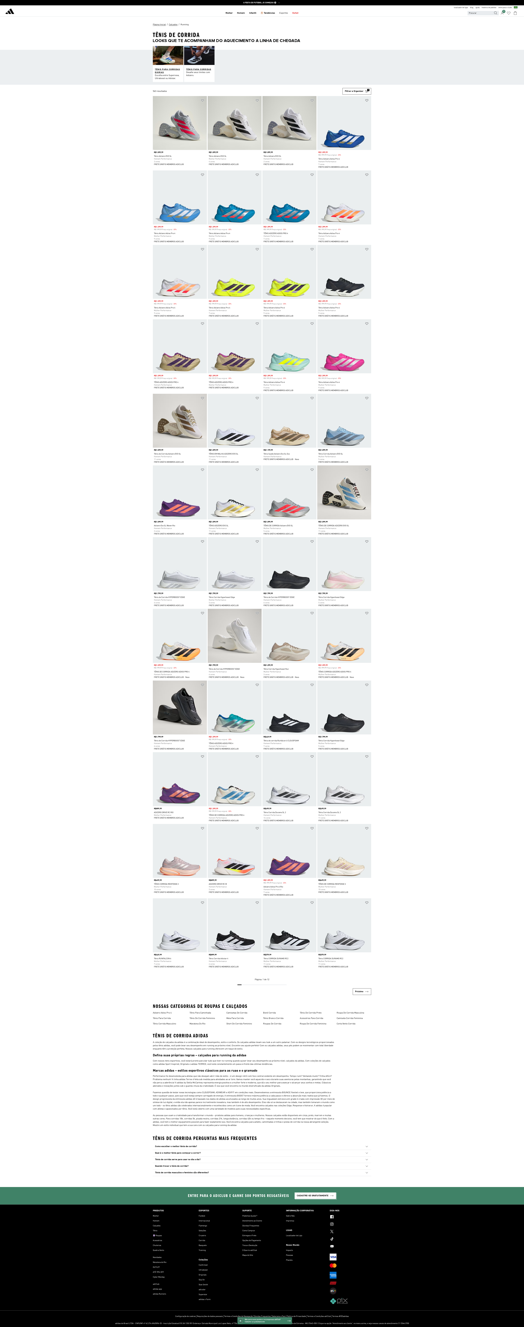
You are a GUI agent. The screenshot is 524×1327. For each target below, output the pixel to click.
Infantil (252, 13)
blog (471, 7)
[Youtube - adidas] (350, 1246)
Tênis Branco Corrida (273, 1018)
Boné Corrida (269, 1013)
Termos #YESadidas (340, 1316)
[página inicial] (9, 11)
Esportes (283, 13)
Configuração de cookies (185, 1316)
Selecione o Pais (278, 1316)
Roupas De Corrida (272, 1024)
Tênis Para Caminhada (200, 1013)
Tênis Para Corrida (162, 1018)
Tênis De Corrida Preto (310, 1013)
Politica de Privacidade (296, 1316)
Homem (241, 13)
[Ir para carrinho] (515, 13)
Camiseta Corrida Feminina (350, 1018)
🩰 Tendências (268, 13)
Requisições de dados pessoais (210, 1316)
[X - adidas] (350, 1232)
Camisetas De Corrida (236, 1013)
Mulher (229, 13)
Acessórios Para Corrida (311, 1018)
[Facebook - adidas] (350, 1217)
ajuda (478, 7)
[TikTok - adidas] (350, 1239)
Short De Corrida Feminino (239, 1024)
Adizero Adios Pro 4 (162, 1013)
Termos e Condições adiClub (319, 1316)
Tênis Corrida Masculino (164, 1024)
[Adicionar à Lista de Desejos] (202, 101)
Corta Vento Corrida (346, 1024)
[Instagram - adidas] (350, 1224)
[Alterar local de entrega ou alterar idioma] (516, 7)
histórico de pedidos (489, 7)
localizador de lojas (461, 7)
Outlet (295, 13)
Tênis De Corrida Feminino (202, 1018)
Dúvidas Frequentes (262, 1316)
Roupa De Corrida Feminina (313, 1024)
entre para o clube (505, 7)
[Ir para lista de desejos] (508, 13)
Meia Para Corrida (235, 1018)
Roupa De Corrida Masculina (350, 1013)
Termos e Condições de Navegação (238, 1316)
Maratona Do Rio (197, 1024)
